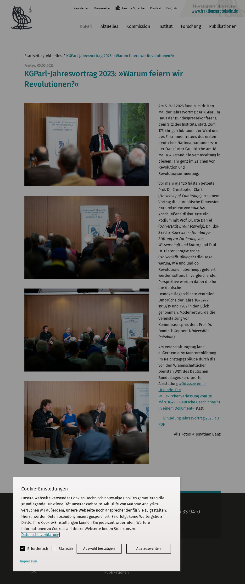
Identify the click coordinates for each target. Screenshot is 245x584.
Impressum (28, 561)
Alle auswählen (148, 548)
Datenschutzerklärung (40, 534)
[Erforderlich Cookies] (22, 548)
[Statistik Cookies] (53, 548)
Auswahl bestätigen (99, 548)
